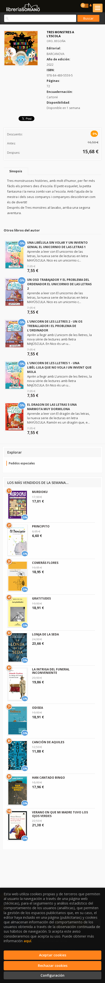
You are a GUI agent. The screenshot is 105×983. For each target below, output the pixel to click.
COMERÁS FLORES (45, 563)
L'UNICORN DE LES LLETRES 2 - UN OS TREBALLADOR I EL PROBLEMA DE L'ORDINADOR (54, 325)
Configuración (52, 975)
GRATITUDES (41, 598)
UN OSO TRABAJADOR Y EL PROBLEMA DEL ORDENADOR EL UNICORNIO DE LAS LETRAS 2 (59, 284)
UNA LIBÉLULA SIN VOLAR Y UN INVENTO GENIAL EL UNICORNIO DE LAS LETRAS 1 (57, 244)
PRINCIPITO (41, 526)
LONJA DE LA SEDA (45, 634)
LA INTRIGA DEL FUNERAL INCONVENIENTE (51, 671)
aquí (27, 941)
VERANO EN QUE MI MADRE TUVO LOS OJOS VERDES (60, 814)
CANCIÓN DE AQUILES (48, 742)
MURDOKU (40, 492)
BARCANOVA (55, 54)
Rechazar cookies (52, 965)
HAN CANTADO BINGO (48, 777)
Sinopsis (15, 171)
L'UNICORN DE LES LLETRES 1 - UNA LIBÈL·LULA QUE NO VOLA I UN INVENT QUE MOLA (59, 367)
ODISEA (37, 708)
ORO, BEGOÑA (56, 41)
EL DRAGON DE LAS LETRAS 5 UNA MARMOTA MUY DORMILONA (52, 407)
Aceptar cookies (52, 955)
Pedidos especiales (22, 463)
